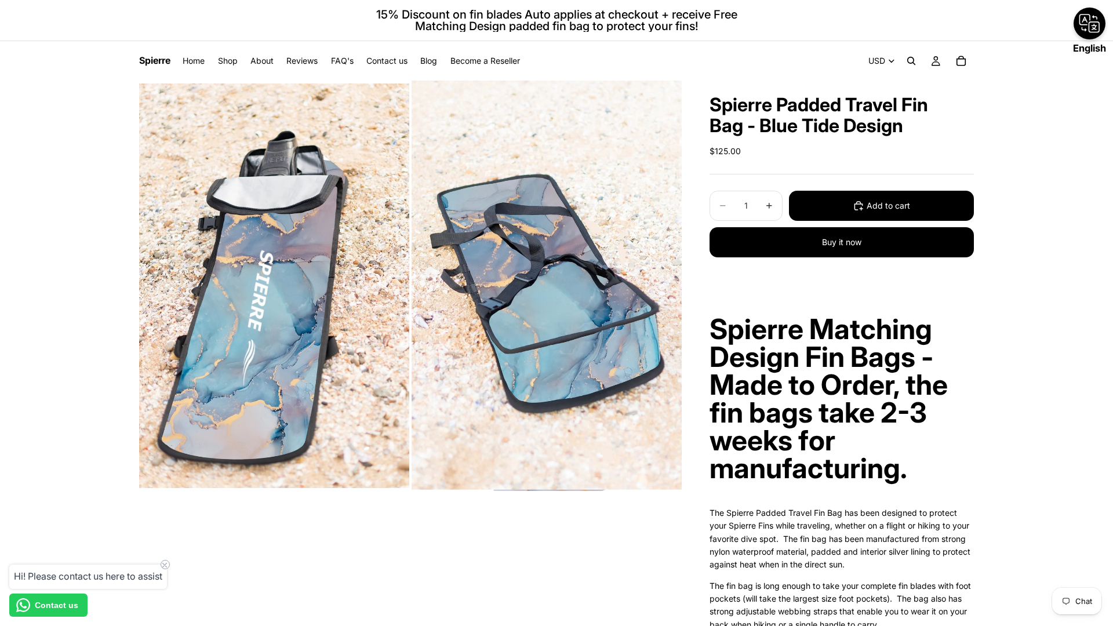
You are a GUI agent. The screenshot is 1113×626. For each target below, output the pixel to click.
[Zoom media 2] (547, 285)
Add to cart (888, 205)
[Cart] (961, 61)
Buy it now (841, 242)
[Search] (911, 61)
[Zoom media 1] (274, 285)
